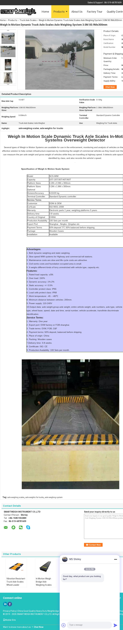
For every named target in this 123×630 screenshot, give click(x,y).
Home (45, 11)
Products (59, 11)
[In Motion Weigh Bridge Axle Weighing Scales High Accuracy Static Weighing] (45, 566)
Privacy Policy (9, 611)
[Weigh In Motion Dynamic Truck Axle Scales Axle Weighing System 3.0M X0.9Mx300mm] (8, 38)
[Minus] (115, 559)
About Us (76, 11)
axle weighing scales (15, 497)
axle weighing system (54, 497)
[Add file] (64, 625)
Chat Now (110, 87)
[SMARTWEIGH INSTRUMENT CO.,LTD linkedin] (5, 604)
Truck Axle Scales (28, 20)
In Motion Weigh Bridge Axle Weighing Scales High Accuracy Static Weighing (44, 584)
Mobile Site (10, 620)
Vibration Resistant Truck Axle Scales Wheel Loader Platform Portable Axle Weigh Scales (15, 584)
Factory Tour (94, 11)
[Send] (115, 625)
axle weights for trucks (34, 497)
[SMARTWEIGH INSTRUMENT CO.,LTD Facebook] (10, 604)
